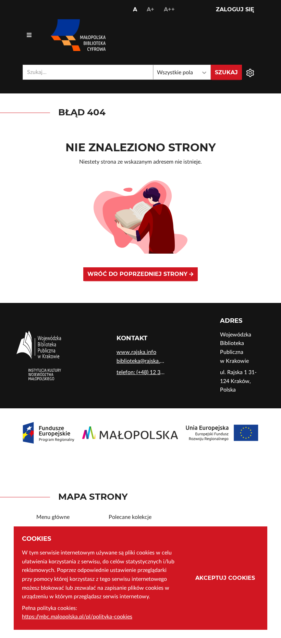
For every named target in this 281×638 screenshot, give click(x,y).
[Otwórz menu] (29, 35)
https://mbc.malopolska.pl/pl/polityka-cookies (77, 617)
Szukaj (226, 72)
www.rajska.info (136, 352)
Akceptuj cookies (225, 578)
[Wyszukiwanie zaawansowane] (250, 72)
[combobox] (88, 72)
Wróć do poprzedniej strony (138, 274)
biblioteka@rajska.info (140, 361)
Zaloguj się (235, 9)
